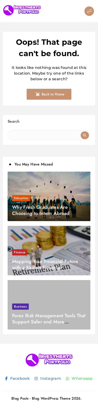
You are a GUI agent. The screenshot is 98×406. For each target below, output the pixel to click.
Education (21, 198)
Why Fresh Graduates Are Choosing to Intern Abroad (41, 210)
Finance (19, 252)
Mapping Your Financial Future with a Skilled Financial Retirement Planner (45, 267)
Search (14, 121)
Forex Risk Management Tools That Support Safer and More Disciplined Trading (49, 321)
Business (20, 306)
